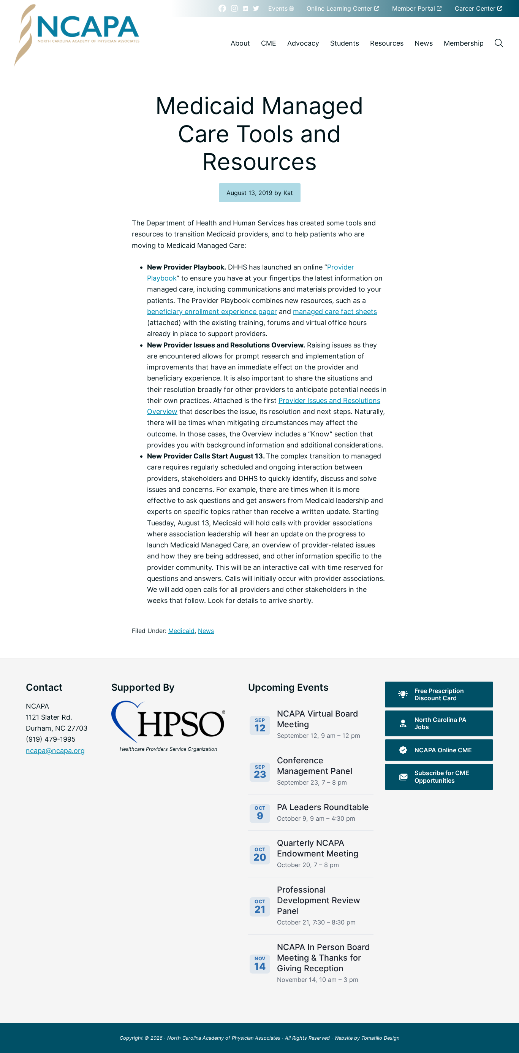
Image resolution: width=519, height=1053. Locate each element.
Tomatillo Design (380, 1038)
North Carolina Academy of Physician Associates (223, 1038)
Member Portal (414, 8)
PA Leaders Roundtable (323, 807)
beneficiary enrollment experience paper (212, 312)
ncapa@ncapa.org (55, 751)
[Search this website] (499, 43)
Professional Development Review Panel (318, 900)
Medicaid (181, 630)
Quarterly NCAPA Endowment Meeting (317, 848)
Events (279, 8)
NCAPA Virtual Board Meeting (317, 719)
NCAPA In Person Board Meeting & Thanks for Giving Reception (323, 957)
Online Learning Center (340, 8)
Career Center (476, 8)
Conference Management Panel (314, 765)
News (206, 630)
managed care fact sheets (335, 312)
